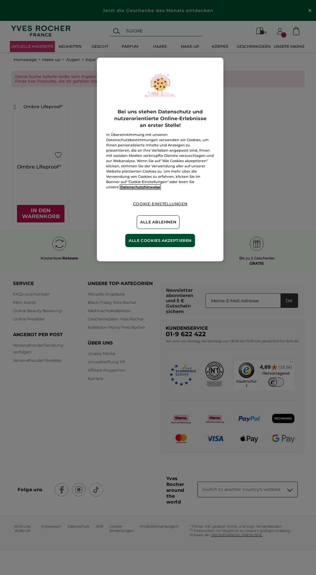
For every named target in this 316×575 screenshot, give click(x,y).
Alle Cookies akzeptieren (160, 240)
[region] (160, 160)
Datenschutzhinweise (140, 187)
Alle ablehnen (158, 222)
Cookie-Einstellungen (160, 204)
